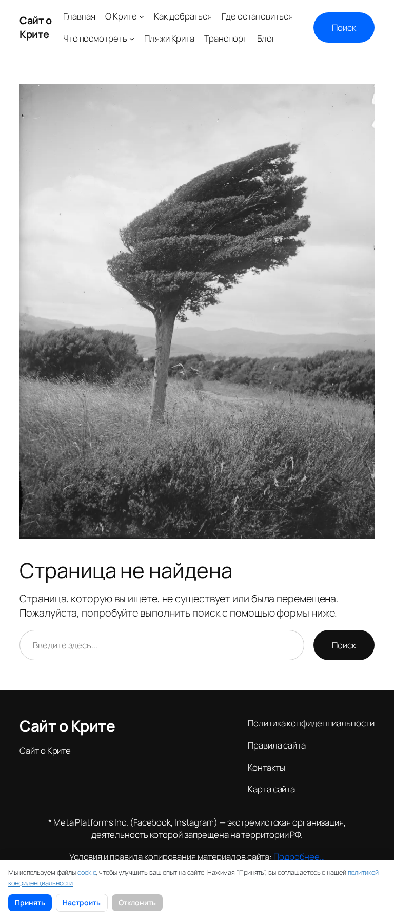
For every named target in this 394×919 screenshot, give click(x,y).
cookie (86, 872)
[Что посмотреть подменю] (131, 38)
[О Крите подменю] (141, 16)
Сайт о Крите (35, 27)
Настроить (82, 902)
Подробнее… (299, 857)
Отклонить (137, 902)
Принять (30, 902)
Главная (79, 16)
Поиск (344, 27)
